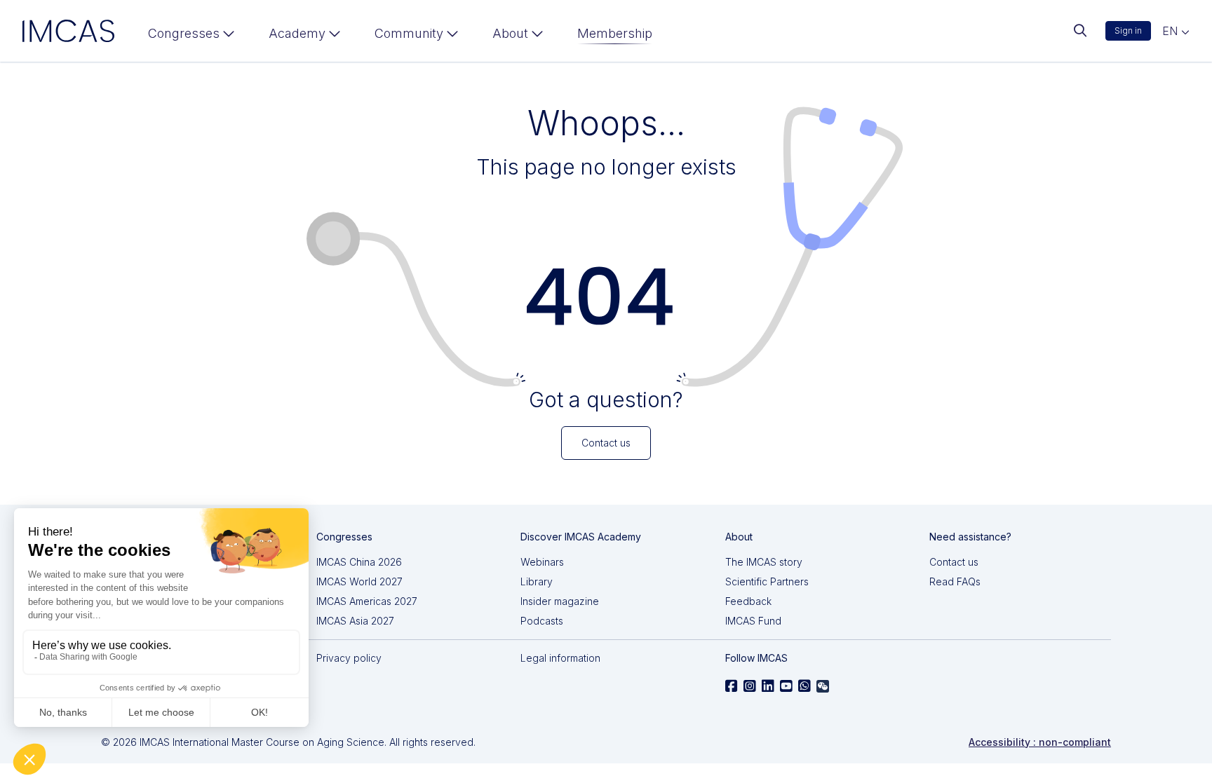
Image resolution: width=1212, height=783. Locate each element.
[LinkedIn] (768, 686)
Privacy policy (349, 658)
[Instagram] (749, 686)
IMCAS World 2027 (359, 581)
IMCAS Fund (753, 621)
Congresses (184, 33)
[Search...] (1080, 31)
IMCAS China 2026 (359, 562)
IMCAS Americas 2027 (366, 601)
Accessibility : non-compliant (1040, 742)
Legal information (560, 658)
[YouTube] (786, 686)
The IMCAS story (763, 562)
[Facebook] (731, 686)
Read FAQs (955, 581)
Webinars (542, 562)
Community (409, 33)
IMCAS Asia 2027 (355, 621)
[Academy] (305, 36)
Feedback (748, 601)
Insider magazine (559, 601)
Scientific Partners (767, 581)
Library (536, 581)
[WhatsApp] (804, 686)
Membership (614, 33)
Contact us (953, 562)
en (1171, 31)
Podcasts (541, 621)
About (510, 33)
